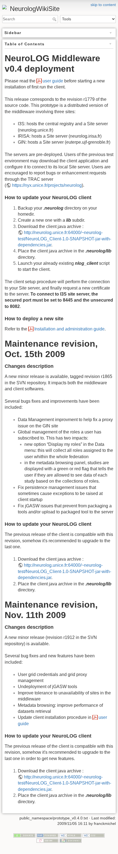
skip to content (103, 4)
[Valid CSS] (94, 835)
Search (55, 19)
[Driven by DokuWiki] (71, 840)
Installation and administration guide (69, 329)
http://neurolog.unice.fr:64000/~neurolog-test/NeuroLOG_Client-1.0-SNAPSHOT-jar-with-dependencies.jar (64, 238)
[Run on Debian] (47, 840)
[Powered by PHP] (47, 835)
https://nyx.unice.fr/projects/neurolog (47, 185)
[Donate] (24, 835)
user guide (53, 81)
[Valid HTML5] (71, 835)
